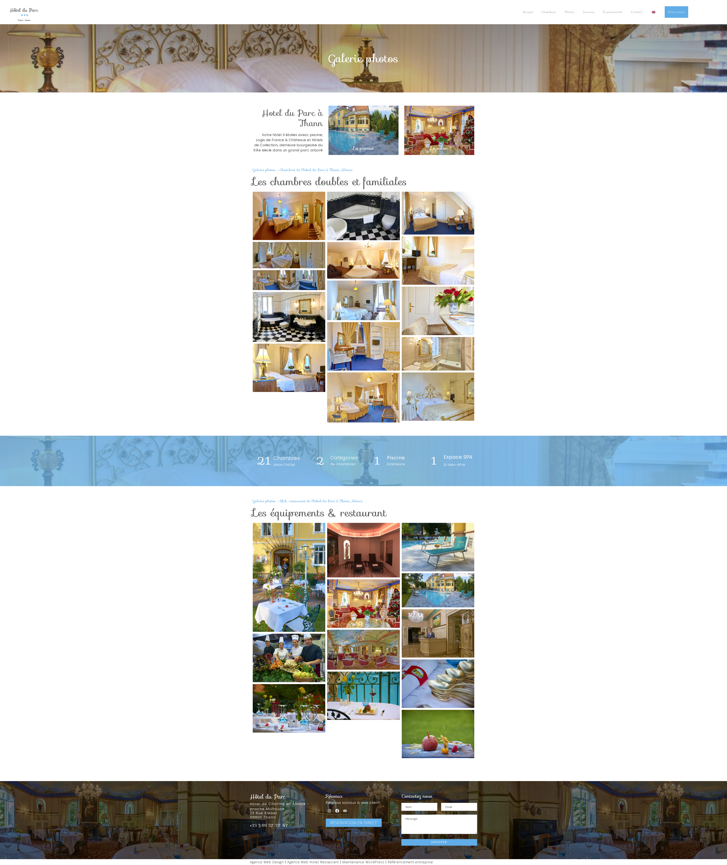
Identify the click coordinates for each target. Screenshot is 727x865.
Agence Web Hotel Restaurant (313, 862)
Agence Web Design (267, 862)
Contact (636, 12)
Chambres (548, 12)
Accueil (528, 12)
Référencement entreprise (410, 862)
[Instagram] (329, 811)
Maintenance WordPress (363, 862)
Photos (569, 12)
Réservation (676, 12)
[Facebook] (337, 811)
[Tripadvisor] (345, 811)
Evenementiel (612, 12)
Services (588, 12)
